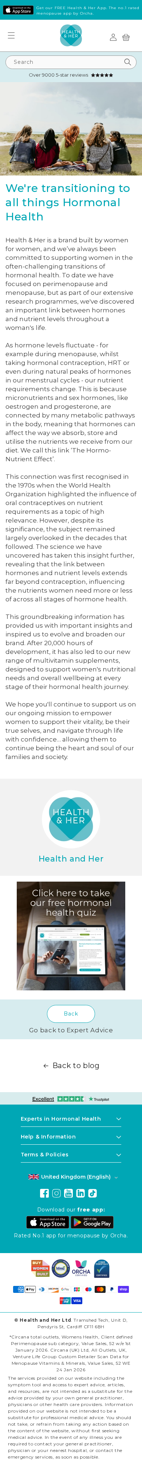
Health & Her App (86, 7)
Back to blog (76, 1065)
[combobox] (71, 62)
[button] (14, 35)
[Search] (128, 62)
